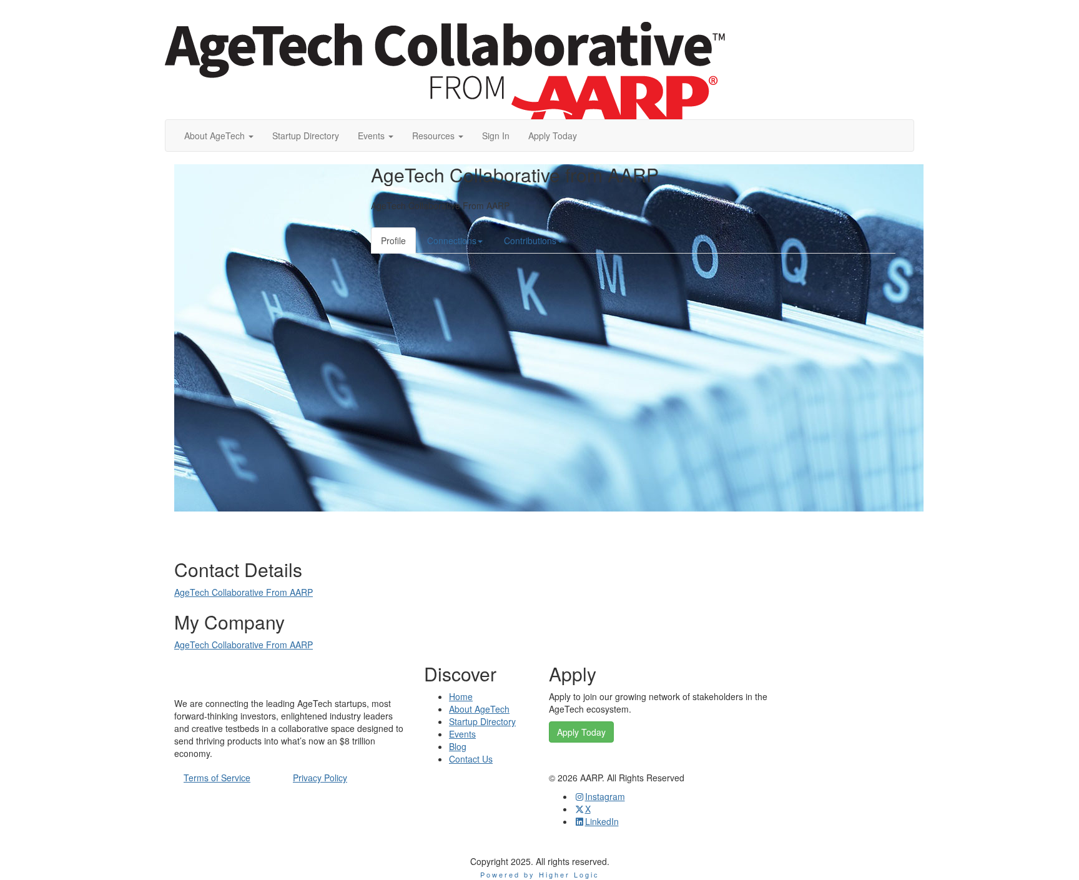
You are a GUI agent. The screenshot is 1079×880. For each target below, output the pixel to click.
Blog (457, 746)
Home (461, 696)
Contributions (530, 240)
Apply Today (581, 732)
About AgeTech (479, 709)
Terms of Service (217, 777)
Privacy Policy (320, 777)
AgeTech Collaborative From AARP (243, 592)
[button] (219, 135)
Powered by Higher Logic (539, 874)
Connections (451, 240)
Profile (393, 240)
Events (462, 734)
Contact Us (471, 759)
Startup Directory (482, 721)
